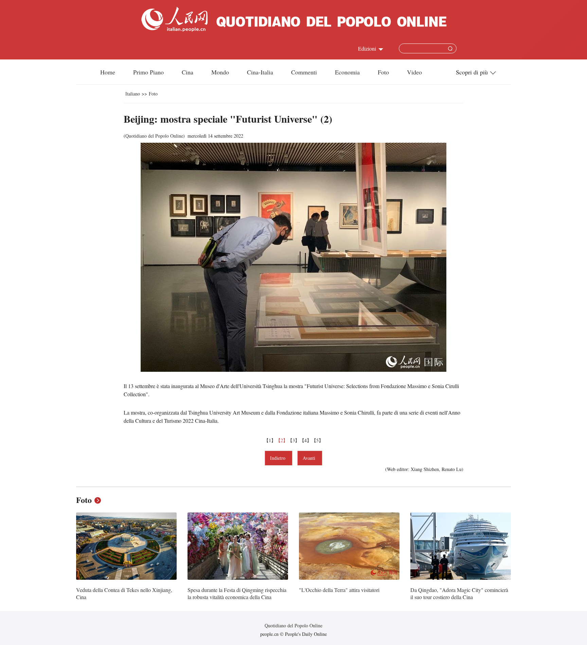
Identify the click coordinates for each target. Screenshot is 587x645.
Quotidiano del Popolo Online (154, 136)
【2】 (282, 440)
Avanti (310, 458)
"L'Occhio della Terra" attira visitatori (339, 589)
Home (107, 72)
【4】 (306, 440)
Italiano (132, 93)
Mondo (220, 72)
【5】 (317, 440)
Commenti (304, 72)
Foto (383, 72)
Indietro (278, 458)
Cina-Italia (260, 72)
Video (414, 72)
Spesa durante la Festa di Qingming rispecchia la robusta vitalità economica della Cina (237, 593)
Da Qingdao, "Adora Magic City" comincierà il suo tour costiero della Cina (459, 593)
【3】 (294, 440)
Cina (187, 72)
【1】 (270, 440)
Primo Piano (148, 72)
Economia (347, 72)
